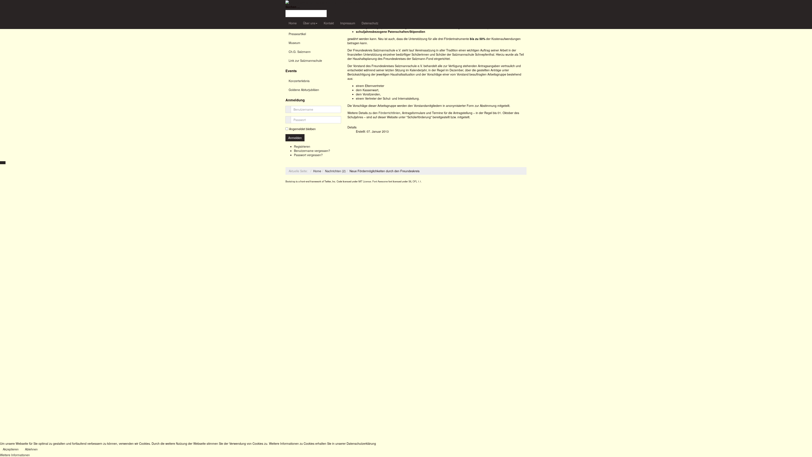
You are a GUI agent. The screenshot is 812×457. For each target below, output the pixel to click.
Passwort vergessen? (308, 155)
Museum (294, 43)
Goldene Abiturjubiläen (304, 90)
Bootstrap (290, 181)
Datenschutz (370, 23)
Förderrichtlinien (389, 113)
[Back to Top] (2, 162)
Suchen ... (292, 7)
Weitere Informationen (15, 455)
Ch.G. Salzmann (300, 52)
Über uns (309, 23)
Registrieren (302, 146)
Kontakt (329, 23)
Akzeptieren (11, 449)
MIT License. (365, 181)
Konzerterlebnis (299, 81)
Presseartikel (297, 34)
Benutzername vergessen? (312, 151)
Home (293, 23)
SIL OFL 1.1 (415, 181)
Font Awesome (380, 181)
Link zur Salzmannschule (305, 60)
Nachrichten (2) (335, 171)
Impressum (347, 23)
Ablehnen (31, 449)
